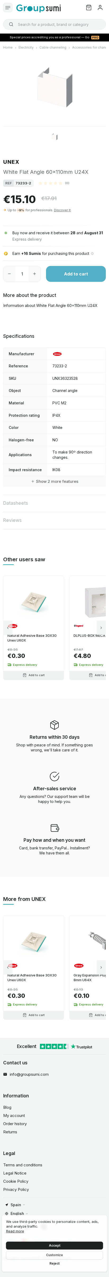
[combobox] (54, 24)
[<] (7, 627)
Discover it (62, 210)
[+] (34, 274)
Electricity (26, 47)
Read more (15, 1231)
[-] (9, 274)
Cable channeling (52, 47)
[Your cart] (88, 7)
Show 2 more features (57, 481)
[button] (54, 183)
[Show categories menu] (7, 7)
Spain (16, 1205)
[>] (101, 627)
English (17, 1213)
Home (8, 47)
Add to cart (76, 274)
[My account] (100, 7)
